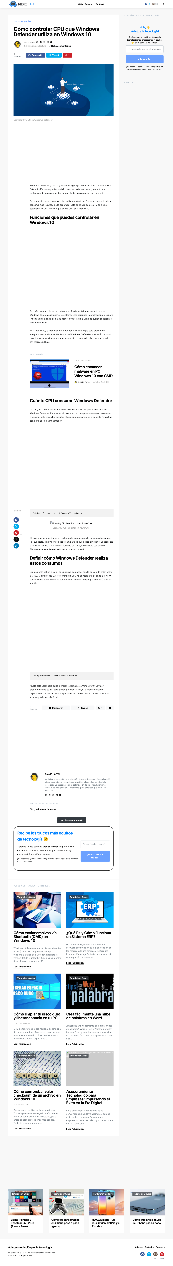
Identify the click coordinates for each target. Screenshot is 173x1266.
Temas (88, 4)
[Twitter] (150, 4)
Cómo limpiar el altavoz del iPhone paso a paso (146, 1221)
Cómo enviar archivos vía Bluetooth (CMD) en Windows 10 (35, 937)
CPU (32, 809)
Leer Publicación (22, 966)
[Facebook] (146, 4)
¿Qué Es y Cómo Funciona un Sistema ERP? (88, 935)
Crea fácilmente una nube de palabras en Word (88, 1016)
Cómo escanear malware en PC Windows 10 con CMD (93, 371)
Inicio (80, 4)
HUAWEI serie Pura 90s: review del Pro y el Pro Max (106, 1223)
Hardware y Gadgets (103, 1194)
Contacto (160, 1247)
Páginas (100, 4)
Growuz (30, 1255)
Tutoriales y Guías (22, 21)
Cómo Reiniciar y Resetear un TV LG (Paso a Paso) (22, 1223)
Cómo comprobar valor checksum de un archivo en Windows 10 (37, 1095)
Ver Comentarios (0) (72, 820)
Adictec (139, 1247)
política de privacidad (56, 859)
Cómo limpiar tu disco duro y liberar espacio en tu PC (37, 1016)
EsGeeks (149, 1247)
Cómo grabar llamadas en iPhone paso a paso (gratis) (65, 1223)
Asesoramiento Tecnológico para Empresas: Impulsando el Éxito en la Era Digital (88, 1097)
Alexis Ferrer (29, 42)
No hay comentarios (61, 46)
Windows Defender (46, 809)
